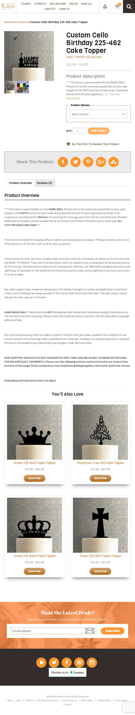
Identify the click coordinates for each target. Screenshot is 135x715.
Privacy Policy (121, 700)
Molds (73, 3)
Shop (10, 700)
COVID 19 (64, 9)
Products (21, 22)
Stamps (26, 3)
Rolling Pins (58, 3)
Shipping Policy (104, 700)
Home (8, 22)
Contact (50, 9)
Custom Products (69, 700)
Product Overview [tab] (20, 183)
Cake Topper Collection (84, 57)
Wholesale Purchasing (47, 700)
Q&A (19, 700)
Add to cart (98, 131)
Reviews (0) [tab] (44, 183)
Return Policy (87, 700)
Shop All (86, 3)
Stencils (40, 3)
